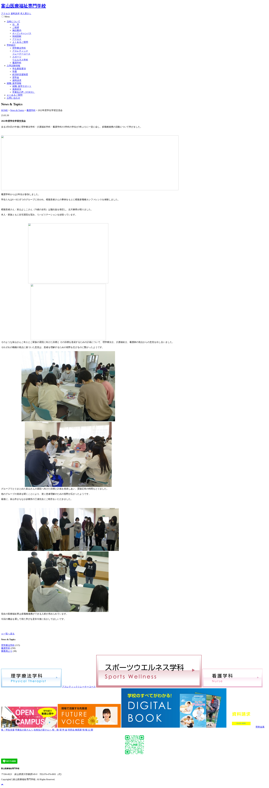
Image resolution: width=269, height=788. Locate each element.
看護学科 (16, 62)
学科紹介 (11, 45)
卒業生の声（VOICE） (23, 92)
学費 (14, 71)
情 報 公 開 (87, 730)
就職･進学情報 (14, 83)
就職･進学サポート (21, 86)
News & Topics (17, 110)
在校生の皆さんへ (43, 730)
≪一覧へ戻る (8, 634)
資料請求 (15, 13)
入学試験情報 (13, 65)
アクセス (5, 13)
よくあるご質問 (20, 42)
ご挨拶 (15, 27)
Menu (7, 16)
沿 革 (15, 24)
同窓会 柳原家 (75, 730)
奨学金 (15, 77)
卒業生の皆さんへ (24, 730)
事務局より (6, 651)
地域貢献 (16, 36)
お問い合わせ (13, 98)
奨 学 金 (63, 730)
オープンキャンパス (21, 33)
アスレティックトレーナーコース (79, 686)
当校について (13, 21)
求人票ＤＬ (25, 13)
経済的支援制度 (20, 74)
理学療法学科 (19, 48)
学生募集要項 (19, 68)
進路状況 (16, 89)
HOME (4, 110)
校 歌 (55, 730)
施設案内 (16, 30)
